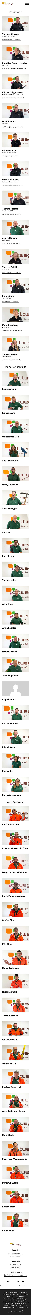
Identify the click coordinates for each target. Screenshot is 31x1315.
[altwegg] (7, 3)
